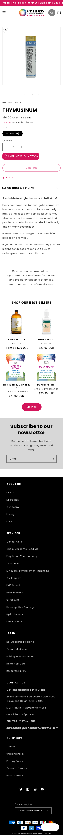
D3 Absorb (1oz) (46, 385)
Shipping (6, 122)
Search (10, 746)
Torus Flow (12, 563)
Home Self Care (16, 663)
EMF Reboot (13, 585)
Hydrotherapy (14, 614)
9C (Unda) (12, 133)
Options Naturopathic (26, 834)
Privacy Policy (14, 761)
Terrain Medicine (16, 649)
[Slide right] (38, 94)
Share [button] (9, 177)
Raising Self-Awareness (20, 656)
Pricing (10, 514)
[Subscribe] (52, 459)
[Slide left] (24, 94)
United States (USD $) (30, 810)
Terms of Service (16, 768)
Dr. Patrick (12, 499)
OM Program (14, 578)
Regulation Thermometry (21, 556)
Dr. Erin (10, 492)
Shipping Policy (15, 753)
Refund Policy (14, 775)
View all (31, 407)
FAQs (9, 521)
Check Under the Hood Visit (23, 549)
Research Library (16, 671)
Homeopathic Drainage (20, 607)
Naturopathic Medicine (20, 641)
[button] (4, 12)
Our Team (12, 507)
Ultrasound (13, 600)
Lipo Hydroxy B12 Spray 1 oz (16, 386)
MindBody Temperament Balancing (27, 570)
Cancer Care (14, 541)
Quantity (7, 140)
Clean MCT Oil (16, 339)
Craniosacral (14, 621)
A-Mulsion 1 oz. (46, 339)
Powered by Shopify (43, 834)
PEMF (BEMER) (14, 592)
